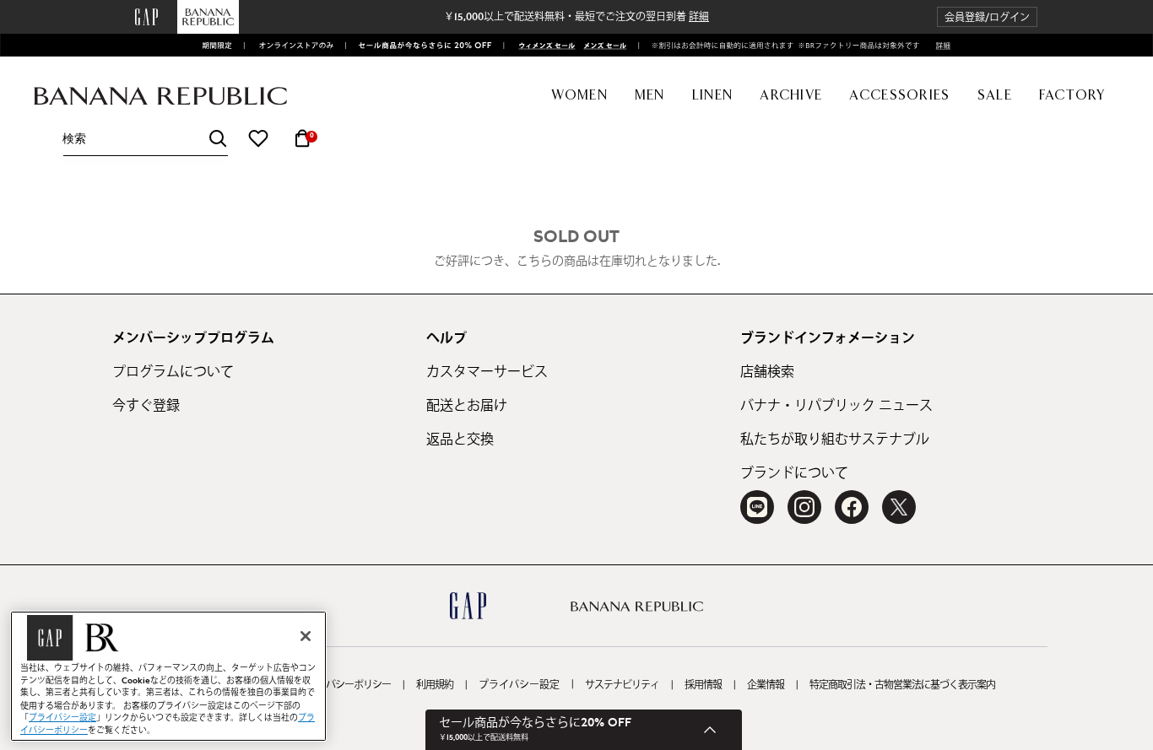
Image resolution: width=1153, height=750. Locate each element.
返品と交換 (460, 439)
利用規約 (434, 685)
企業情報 (765, 685)
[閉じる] (305, 636)
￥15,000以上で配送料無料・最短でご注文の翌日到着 (576, 17)
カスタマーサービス (487, 372)
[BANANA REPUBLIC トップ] (160, 96)
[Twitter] (899, 507)
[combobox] (145, 139)
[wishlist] (258, 138)
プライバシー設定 (519, 685)
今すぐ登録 (146, 406)
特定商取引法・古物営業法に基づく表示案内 (902, 685)
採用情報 (703, 685)
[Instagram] (804, 507)
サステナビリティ (622, 685)
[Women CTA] (541, 45)
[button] (987, 17)
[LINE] (757, 507)
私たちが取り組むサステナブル (834, 439)
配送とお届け (466, 406)
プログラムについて (173, 372)
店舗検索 (767, 372)
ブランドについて (794, 473)
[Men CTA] (602, 45)
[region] (168, 676)
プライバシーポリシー (344, 685)
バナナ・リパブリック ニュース (836, 406)
